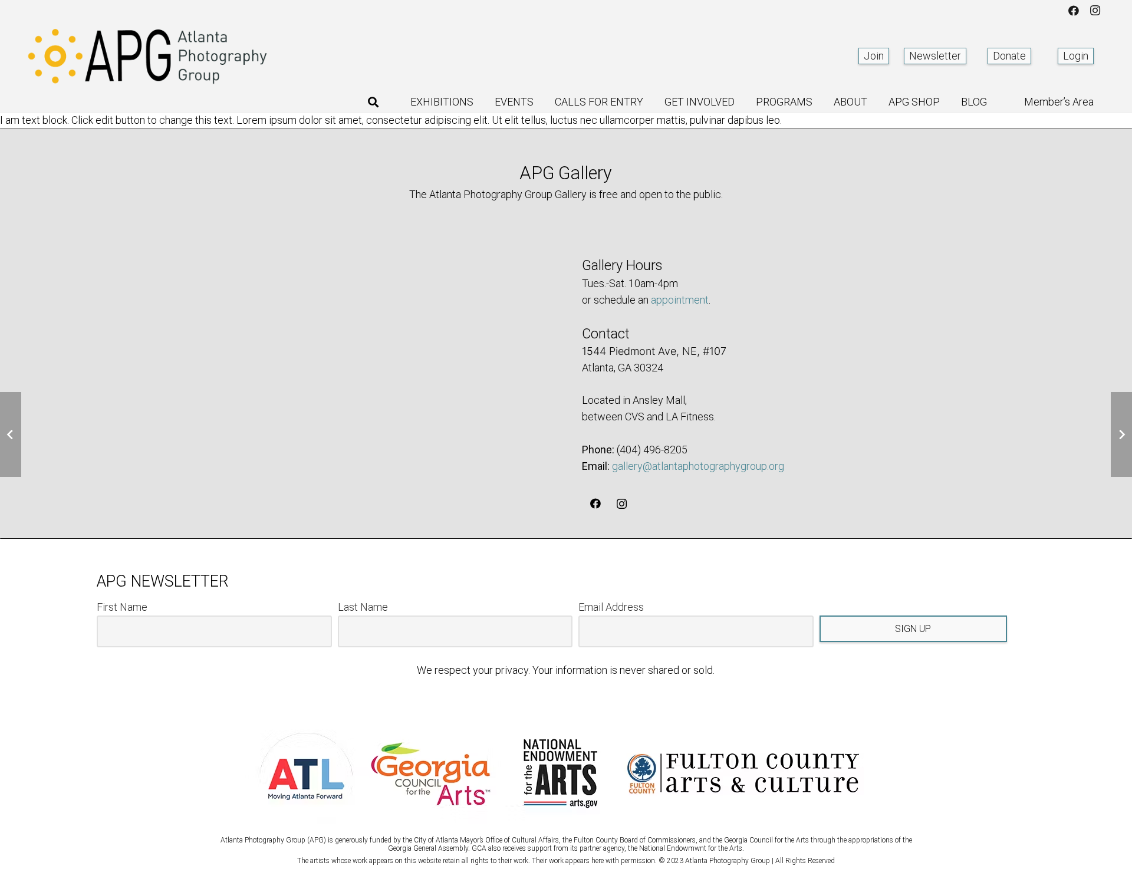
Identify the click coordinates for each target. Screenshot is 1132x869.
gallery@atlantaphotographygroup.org (698, 466)
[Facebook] (1073, 10)
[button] (373, 102)
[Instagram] (1094, 10)
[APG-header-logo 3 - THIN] (148, 56)
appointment (680, 300)
